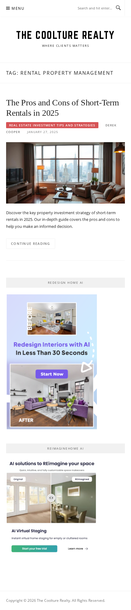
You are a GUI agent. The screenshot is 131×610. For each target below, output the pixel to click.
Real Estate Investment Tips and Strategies (52, 125)
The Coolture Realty (65, 35)
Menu (18, 8)
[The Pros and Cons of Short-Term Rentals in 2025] (65, 172)
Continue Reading (30, 243)
